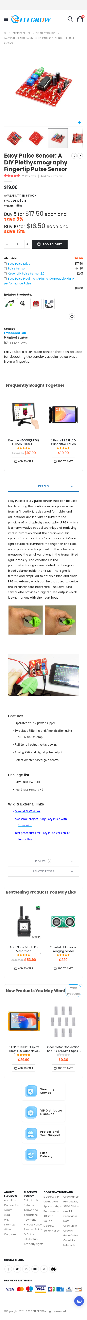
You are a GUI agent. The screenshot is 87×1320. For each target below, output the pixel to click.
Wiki (6, 1220)
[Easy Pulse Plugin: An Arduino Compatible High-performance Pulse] (49, 303)
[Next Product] (80, 156)
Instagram (44, 1269)
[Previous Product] (74, 156)
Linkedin (26, 1269)
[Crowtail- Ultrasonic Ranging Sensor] (63, 921)
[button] (79, 122)
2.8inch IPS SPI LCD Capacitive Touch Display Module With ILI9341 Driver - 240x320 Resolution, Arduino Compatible (63, 443)
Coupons (10, 1234)
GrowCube (70, 1235)
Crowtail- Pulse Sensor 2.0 (26, 274)
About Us (10, 1200)
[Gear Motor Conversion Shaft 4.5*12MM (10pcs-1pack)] (63, 1021)
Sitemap (9, 1224)
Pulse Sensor (17, 268)
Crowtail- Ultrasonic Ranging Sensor (63, 949)
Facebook (8, 1269)
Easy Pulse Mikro (19, 264)
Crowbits (69, 1240)
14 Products (17, 343)
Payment (30, 1220)
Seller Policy (51, 1231)
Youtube (35, 1269)
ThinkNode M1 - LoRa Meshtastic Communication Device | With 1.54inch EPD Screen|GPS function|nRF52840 (24, 949)
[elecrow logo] (19, 19)
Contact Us (11, 1205)
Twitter (17, 1269)
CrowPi (68, 1231)
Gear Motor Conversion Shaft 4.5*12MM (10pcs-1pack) (63, 1049)
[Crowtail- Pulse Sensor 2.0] (35, 303)
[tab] (43, 486)
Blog (7, 1215)
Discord (53, 1269)
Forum (8, 1210)
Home (5, 33)
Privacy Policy (33, 1224)
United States (17, 338)
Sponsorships (53, 1206)
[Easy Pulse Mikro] (9, 303)
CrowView (70, 1226)
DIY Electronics (45, 33)
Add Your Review (51, 176)
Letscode (69, 1245)
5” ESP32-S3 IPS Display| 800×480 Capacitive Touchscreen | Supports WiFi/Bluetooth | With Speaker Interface (23, 1049)
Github (8, 1229)
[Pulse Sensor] (22, 303)
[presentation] (9, 419)
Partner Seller (21, 33)
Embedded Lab (15, 333)
